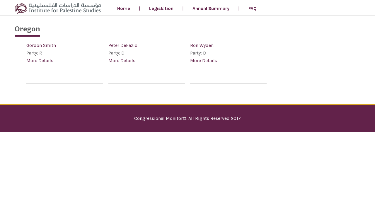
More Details (39, 60)
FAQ (252, 8)
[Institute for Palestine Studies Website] (58, 9)
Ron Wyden (202, 45)
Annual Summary (210, 8)
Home (123, 8)
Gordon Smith (41, 45)
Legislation (161, 8)
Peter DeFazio (122, 45)
